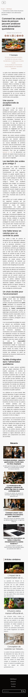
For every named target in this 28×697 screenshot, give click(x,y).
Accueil (3, 9)
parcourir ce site (7, 152)
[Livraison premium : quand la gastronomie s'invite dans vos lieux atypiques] (14, 452)
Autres (13, 686)
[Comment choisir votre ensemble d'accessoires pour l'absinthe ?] (14, 505)
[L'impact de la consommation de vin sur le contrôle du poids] (14, 568)
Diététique (9, 9)
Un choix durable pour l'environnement (13, 64)
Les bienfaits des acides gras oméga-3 (13, 59)
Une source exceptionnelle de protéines (13, 57)
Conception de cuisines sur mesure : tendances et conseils (14, 648)
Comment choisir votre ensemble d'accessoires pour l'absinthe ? (14, 514)
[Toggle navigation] (4, 2)
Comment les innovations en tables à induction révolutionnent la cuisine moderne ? (14, 541)
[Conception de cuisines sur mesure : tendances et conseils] (14, 639)
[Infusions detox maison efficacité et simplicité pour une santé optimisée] (14, 603)
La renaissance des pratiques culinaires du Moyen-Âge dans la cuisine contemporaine (14, 488)
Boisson (13, 681)
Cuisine (13, 684)
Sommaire (14, 55)
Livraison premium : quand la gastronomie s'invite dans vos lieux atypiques (14, 462)
